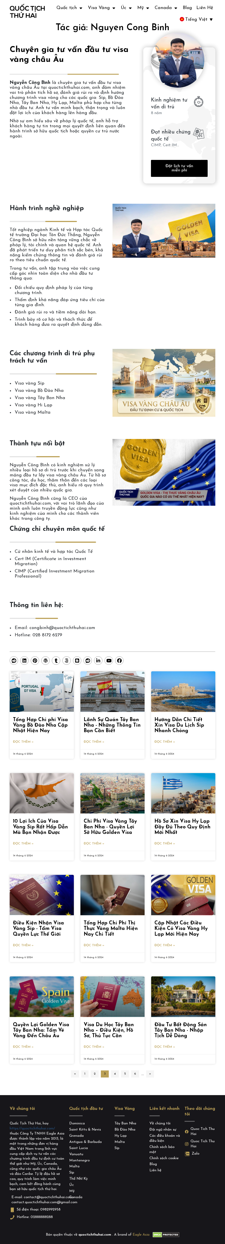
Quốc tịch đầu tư (86, 1109)
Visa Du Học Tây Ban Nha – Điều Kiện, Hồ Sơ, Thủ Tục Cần (109, 1030)
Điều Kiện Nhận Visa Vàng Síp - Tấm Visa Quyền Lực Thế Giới (38, 929)
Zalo (195, 1153)
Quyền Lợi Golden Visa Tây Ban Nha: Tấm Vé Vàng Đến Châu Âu (41, 1030)
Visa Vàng (99, 8)
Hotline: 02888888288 (35, 1217)
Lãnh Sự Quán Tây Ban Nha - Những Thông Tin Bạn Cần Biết (112, 725)
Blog (187, 8)
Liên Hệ (204, 8)
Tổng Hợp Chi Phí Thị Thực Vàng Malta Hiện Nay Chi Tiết (111, 929)
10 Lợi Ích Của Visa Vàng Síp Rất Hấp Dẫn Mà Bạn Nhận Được (40, 827)
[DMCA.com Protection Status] (166, 1234)
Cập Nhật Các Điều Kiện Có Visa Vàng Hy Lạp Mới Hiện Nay (181, 929)
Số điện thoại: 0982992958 (38, 1209)
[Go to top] (9, 1229)
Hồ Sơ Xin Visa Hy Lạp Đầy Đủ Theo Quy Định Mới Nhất (182, 827)
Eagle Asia (141, 1235)
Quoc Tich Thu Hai (203, 1131)
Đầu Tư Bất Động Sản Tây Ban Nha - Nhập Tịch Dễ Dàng (180, 1030)
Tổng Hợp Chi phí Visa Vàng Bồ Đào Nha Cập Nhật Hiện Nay (40, 725)
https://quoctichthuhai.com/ (32, 1128)
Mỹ (140, 8)
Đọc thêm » (23, 742)
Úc (123, 8)
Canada (163, 8)
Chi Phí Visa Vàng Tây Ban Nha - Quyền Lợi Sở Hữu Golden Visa (110, 827)
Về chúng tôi (22, 1109)
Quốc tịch (66, 8)
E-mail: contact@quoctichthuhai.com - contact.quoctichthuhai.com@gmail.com (38, 1200)
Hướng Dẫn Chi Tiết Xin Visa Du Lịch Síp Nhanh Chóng (179, 725)
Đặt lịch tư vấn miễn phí (179, 168)
